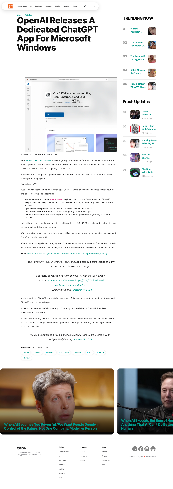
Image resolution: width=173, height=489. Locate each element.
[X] (134, 449)
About (75, 6)
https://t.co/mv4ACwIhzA (60, 280)
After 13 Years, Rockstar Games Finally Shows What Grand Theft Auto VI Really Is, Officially (148, 156)
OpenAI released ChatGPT (38, 160)
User (60, 477)
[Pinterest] (153, 449)
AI (31, 6)
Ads (103, 465)
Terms (104, 452)
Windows (78, 352)
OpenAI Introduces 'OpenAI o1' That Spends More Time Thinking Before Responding (67, 253)
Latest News (22, 6)
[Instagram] (146, 449)
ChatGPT (51, 352)
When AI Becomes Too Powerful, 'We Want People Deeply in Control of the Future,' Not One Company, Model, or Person (51, 426)
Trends (101, 352)
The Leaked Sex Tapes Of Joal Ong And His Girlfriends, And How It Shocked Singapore (137, 44)
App (90, 352)
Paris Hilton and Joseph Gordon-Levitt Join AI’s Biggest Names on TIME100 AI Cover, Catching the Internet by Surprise (149, 128)
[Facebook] (140, 449)
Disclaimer (106, 460)
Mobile (57, 6)
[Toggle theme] (84, 6)
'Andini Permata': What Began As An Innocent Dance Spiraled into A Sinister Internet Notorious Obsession (137, 30)
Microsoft (65, 352)
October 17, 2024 (82, 289)
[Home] (10, 6)
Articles (66, 6)
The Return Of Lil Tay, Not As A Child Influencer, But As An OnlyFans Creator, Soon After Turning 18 (137, 58)
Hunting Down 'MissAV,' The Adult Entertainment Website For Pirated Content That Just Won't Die (137, 86)
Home (18, 15)
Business (38, 6)
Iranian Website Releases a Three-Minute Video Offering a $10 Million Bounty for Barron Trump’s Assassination (149, 113)
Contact (83, 460)
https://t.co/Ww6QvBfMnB (89, 280)
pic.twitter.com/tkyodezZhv (70, 285)
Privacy (105, 456)
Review (27, 358)
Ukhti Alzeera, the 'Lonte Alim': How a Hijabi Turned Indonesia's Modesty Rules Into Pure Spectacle (138, 72)
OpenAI (38, 352)
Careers (83, 456)
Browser (49, 6)
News (26, 352)
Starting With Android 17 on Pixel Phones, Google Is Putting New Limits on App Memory (149, 171)
